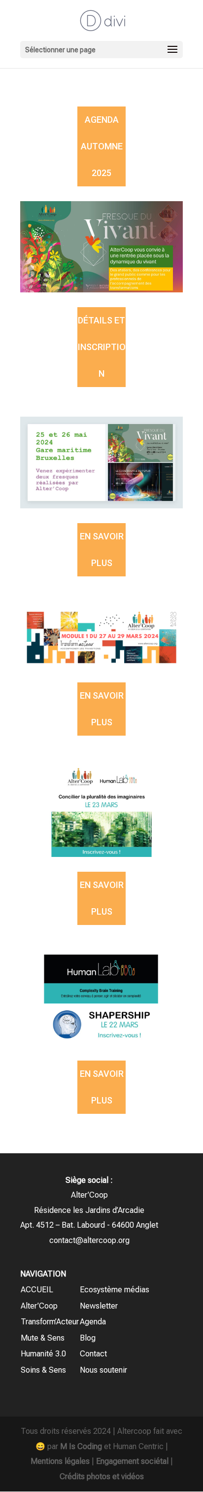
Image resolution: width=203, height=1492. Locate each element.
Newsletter (99, 1306)
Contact (93, 1353)
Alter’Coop (39, 1306)
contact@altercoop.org (89, 1240)
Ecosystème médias (114, 1289)
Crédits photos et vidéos (102, 1476)
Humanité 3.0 (43, 1353)
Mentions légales (60, 1461)
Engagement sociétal (132, 1461)
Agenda (93, 1321)
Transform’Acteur (50, 1321)
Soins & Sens (43, 1370)
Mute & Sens (43, 1338)
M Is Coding (81, 1446)
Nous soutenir (103, 1370)
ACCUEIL (37, 1289)
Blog (88, 1338)
